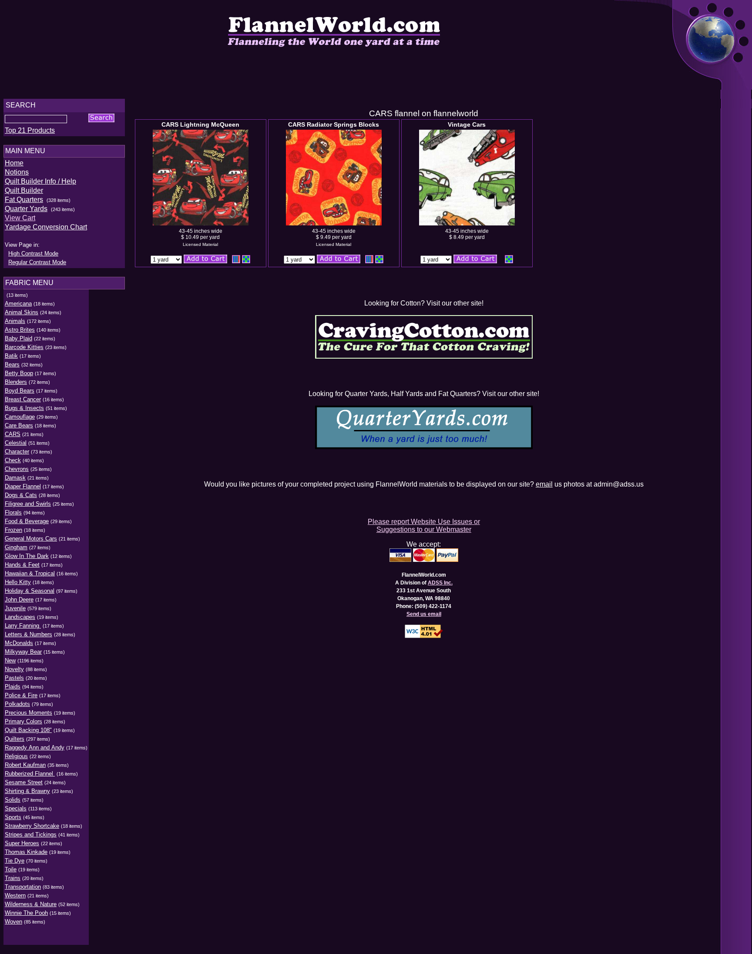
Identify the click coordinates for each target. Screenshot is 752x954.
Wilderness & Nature (31, 904)
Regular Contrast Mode (37, 262)
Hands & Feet (22, 564)
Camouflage (20, 416)
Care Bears (19, 425)
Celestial (16, 443)
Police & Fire (21, 695)
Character (17, 451)
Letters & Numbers (28, 634)
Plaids (12, 686)
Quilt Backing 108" (28, 730)
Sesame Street (24, 782)
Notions (17, 172)
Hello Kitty (18, 582)
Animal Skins (21, 312)
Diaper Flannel (23, 486)
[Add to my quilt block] (246, 259)
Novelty (14, 669)
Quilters (14, 739)
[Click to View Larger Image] (200, 177)
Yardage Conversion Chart (46, 227)
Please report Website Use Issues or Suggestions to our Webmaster (424, 525)
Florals (13, 512)
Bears (12, 364)
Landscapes (20, 617)
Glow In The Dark (27, 556)
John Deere (19, 599)
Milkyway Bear (23, 651)
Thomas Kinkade (26, 852)
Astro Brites (20, 329)
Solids (12, 799)
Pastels (14, 678)
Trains (12, 878)
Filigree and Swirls (28, 504)
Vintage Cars (467, 124)
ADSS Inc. (440, 583)
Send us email (423, 614)
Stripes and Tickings (31, 834)
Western (15, 895)
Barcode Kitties (24, 347)
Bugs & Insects (24, 408)
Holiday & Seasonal (29, 591)
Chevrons (17, 469)
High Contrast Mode (33, 253)
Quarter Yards (26, 208)
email (544, 484)
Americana (18, 303)
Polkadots (17, 704)
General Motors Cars (31, 538)
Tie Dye (14, 860)
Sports (13, 817)
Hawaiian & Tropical (30, 573)
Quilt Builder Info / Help (40, 181)
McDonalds (19, 643)
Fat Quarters (24, 199)
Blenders (16, 382)
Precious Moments (28, 712)
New (10, 660)
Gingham (16, 547)
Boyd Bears (19, 390)
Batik (11, 356)
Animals (15, 321)
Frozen (13, 530)
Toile (11, 869)
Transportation (23, 886)
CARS (12, 434)
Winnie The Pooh (26, 913)
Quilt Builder (24, 190)
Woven (13, 921)
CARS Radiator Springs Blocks (333, 124)
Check (13, 460)
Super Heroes (22, 843)
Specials (16, 808)
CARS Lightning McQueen (200, 124)
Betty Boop (19, 373)
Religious (16, 756)
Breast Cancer (23, 399)
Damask (15, 477)
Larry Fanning (23, 625)
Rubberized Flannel (30, 773)
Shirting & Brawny (27, 791)
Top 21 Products (30, 130)
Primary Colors (23, 721)
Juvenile (15, 608)
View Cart (20, 218)
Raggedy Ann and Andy (34, 747)
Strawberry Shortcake (32, 826)
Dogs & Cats (21, 495)
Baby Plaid (18, 338)
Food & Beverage (27, 521)
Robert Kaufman (25, 765)
